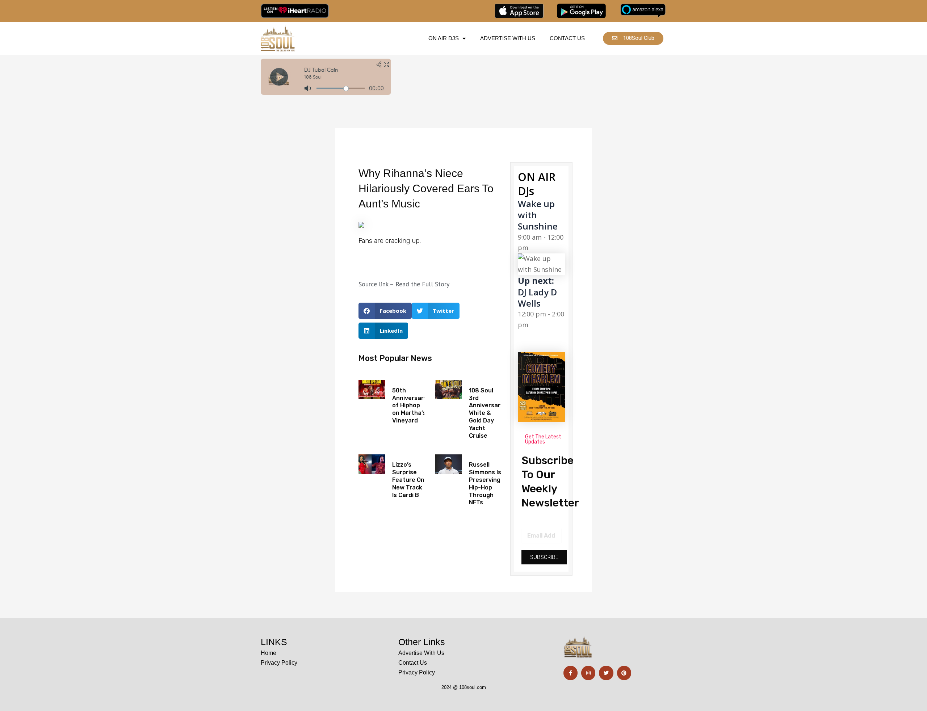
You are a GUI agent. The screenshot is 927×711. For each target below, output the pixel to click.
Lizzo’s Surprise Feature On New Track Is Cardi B (408, 479)
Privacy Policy (279, 663)
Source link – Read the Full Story (403, 284)
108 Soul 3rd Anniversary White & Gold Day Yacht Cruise (486, 413)
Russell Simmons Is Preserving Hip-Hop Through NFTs (485, 483)
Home (268, 653)
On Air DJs (443, 38)
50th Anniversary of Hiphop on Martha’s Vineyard (409, 405)
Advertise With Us (507, 38)
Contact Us (567, 38)
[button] (385, 311)
